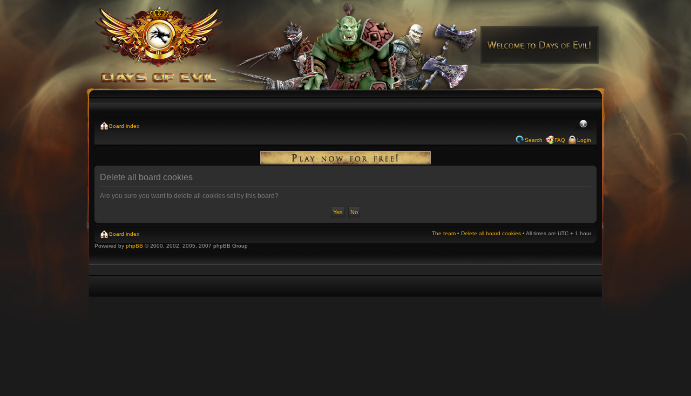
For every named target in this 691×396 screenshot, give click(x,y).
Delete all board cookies (491, 233)
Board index (124, 126)
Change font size (583, 124)
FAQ (559, 140)
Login (584, 140)
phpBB (134, 246)
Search (534, 140)
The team (444, 233)
